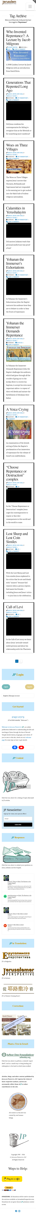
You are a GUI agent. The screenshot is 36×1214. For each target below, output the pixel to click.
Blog (8, 49)
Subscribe (18, 825)
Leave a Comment (19, 49)
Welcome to (11, 727)
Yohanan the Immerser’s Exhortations (15, 263)
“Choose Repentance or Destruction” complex (16, 473)
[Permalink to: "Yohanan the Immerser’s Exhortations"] (18, 286)
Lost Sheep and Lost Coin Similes (17, 537)
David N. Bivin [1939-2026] (15, 94)
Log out (29, 687)
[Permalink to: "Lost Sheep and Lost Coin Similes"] (18, 560)
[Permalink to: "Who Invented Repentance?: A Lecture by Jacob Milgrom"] (18, 55)
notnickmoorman (12, 895)
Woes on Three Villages (17, 146)
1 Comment (11, 419)
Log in (6, 687)
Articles (19, 343)
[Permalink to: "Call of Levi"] (18, 626)
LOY (18, 487)
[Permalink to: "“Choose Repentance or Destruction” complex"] (18, 495)
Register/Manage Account (11, 696)
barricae (10, 924)
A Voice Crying (17, 409)
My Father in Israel (23, 914)
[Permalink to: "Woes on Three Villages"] (18, 166)
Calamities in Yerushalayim (16, 209)
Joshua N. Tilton (11, 96)
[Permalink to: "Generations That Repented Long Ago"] (18, 110)
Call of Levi (14, 606)
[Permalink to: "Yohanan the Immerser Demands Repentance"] (18, 354)
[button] (30, 6)
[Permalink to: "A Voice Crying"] (18, 429)
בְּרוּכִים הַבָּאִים (18, 717)
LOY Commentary (22, 98)
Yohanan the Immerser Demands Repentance (15, 328)
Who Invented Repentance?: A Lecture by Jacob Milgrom (18, 37)
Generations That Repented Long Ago (18, 86)
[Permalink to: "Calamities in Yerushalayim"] (18, 230)
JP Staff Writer (12, 47)
